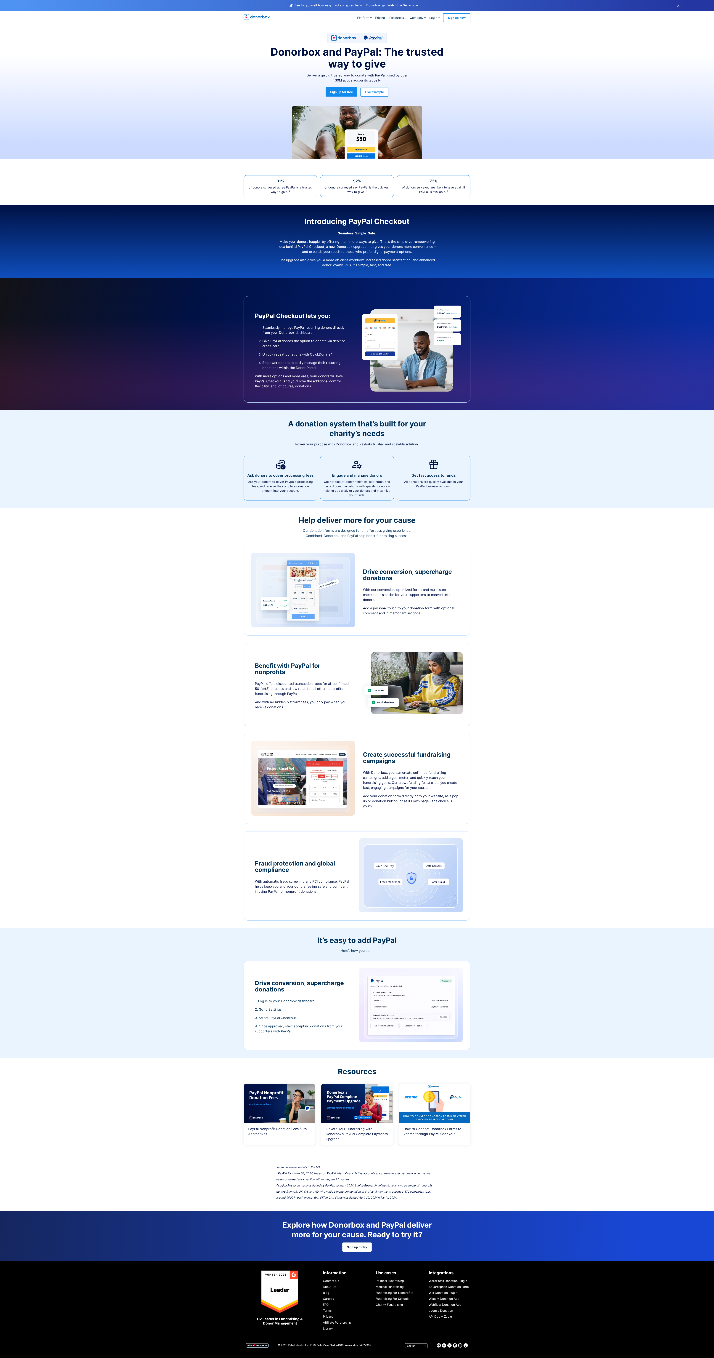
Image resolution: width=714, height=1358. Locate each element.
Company (416, 18)
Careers (328, 1299)
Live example (374, 92)
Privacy (328, 1316)
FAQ (326, 1304)
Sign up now (457, 18)
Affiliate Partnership (337, 1322)
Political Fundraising (390, 1281)
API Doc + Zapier (441, 1316)
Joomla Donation (441, 1310)
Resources (396, 18)
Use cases (386, 1272)
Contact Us (331, 1281)
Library (328, 1328)
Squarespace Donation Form (449, 1287)
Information (335, 1272)
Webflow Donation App (445, 1304)
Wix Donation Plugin (443, 1293)
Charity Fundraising (389, 1304)
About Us (329, 1287)
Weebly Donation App (444, 1299)
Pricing (380, 18)
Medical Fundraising (390, 1287)
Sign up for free (341, 92)
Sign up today (357, 1247)
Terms (327, 1310)
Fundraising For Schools (392, 1299)
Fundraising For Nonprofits (394, 1293)
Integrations (441, 1272)
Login (433, 18)
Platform (363, 18)
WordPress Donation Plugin (448, 1281)
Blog (326, 1293)
